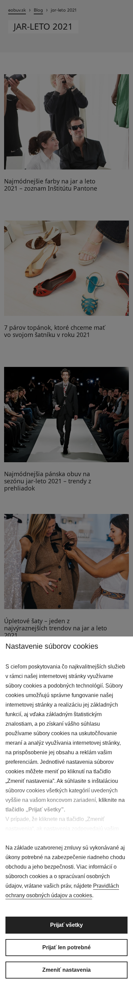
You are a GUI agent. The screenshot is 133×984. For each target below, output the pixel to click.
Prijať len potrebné (66, 947)
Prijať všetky (66, 925)
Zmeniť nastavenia (66, 970)
